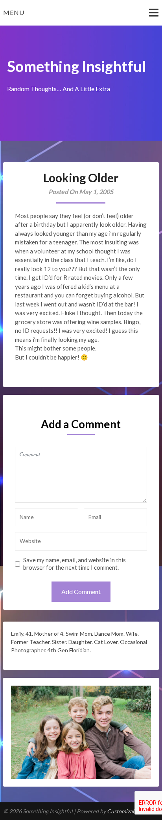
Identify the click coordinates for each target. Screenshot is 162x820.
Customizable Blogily (132, 811)
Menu (13, 12)
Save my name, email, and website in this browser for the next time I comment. (74, 563)
